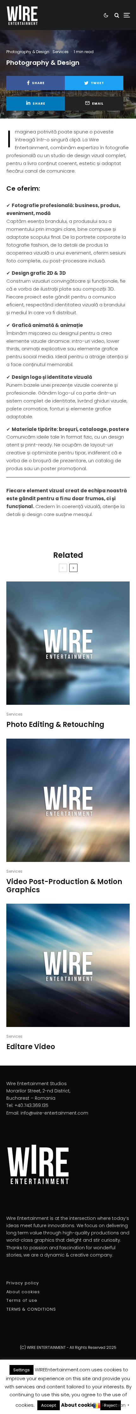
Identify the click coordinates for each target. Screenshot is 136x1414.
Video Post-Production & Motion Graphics (64, 886)
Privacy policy (22, 1283)
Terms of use (21, 1300)
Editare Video (30, 1047)
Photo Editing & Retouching (55, 725)
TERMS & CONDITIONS (31, 1309)
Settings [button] (21, 1370)
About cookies (23, 1292)
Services (61, 51)
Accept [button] (48, 1405)
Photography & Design (27, 51)
